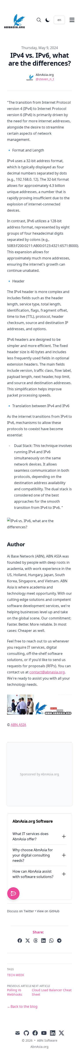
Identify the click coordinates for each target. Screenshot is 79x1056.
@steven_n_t (45, 79)
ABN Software (47, 1040)
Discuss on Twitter (20, 911)
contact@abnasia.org (47, 672)
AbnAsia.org (39, 1047)
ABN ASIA (18, 724)
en (59, 20)
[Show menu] (71, 19)
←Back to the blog (22, 1006)
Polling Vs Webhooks (14, 992)
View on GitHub (48, 911)
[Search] (38, 20)
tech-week (15, 975)
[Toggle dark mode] (47, 20)
